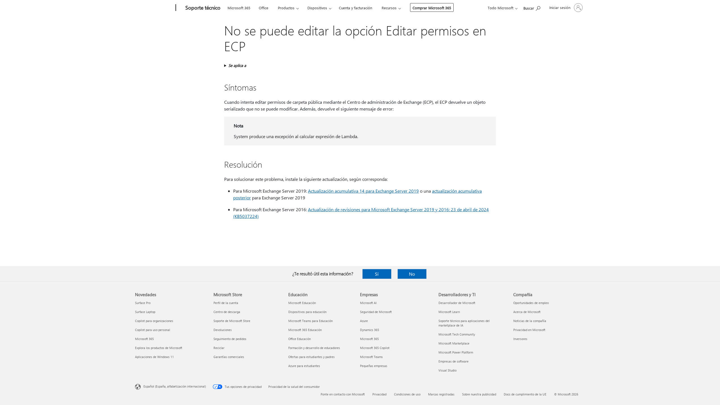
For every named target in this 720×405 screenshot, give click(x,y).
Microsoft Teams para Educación (310, 321)
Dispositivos (317, 7)
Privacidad (379, 394)
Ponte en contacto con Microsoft (343, 394)
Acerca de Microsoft (527, 312)
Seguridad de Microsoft (376, 312)
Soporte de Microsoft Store (231, 321)
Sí (377, 274)
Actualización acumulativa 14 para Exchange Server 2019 (363, 191)
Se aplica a (237, 65)
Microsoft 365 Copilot (375, 348)
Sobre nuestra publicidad (479, 394)
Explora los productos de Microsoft (158, 348)
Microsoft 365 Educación (305, 330)
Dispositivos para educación (307, 312)
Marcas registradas (441, 394)
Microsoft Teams (371, 357)
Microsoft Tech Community (456, 334)
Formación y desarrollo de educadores (314, 348)
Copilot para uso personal (152, 330)
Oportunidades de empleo (531, 303)
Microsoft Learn (449, 312)
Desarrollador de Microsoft (456, 303)
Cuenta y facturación (355, 7)
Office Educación (299, 339)
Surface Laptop (145, 312)
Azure (364, 321)
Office (263, 7)
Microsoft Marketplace (453, 343)
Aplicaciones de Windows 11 (154, 357)
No (412, 274)
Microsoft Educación (302, 303)
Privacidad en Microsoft (529, 330)
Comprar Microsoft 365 (432, 7)
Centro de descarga (226, 312)
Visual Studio (447, 370)
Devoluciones (222, 330)
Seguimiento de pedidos (229, 339)
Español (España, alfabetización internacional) (174, 386)
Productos (286, 7)
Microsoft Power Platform (455, 352)
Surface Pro (142, 303)
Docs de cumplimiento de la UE (525, 394)
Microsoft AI (368, 303)
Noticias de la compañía (529, 321)
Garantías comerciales (228, 357)
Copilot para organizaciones (154, 321)
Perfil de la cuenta (225, 303)
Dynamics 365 (369, 330)
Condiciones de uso (407, 394)
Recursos (389, 7)
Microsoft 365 (239, 7)
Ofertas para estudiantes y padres (311, 357)
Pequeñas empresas (373, 366)
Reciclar (218, 348)
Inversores (520, 339)
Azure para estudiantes (304, 366)
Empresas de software (453, 361)
